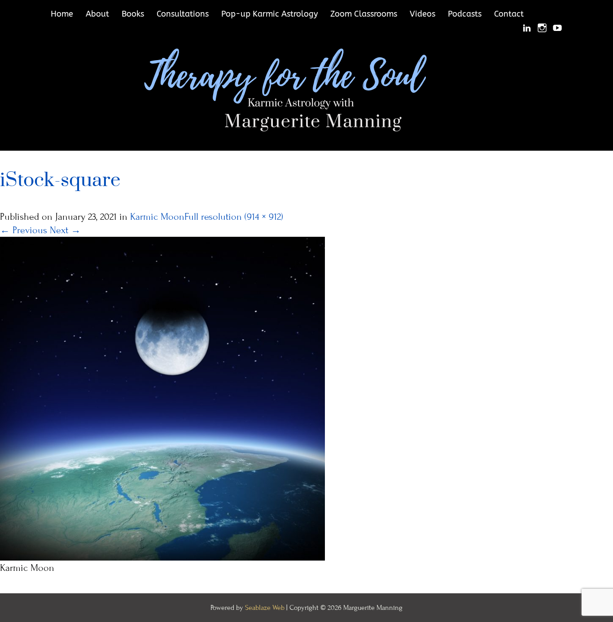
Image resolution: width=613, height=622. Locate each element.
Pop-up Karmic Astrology (269, 14)
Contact (509, 14)
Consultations (183, 14)
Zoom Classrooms (363, 14)
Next (65, 230)
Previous (23, 230)
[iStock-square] (162, 398)
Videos (422, 14)
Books (133, 14)
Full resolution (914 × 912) (233, 216)
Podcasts (465, 14)
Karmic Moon (157, 216)
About (97, 14)
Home (62, 14)
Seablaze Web (265, 608)
